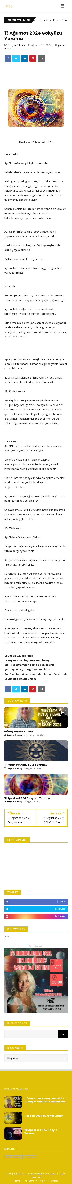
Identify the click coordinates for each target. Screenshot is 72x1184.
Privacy (41, 1181)
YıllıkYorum (29, 1157)
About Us (29, 1181)
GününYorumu (13, 1157)
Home (17, 1181)
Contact (54, 1181)
